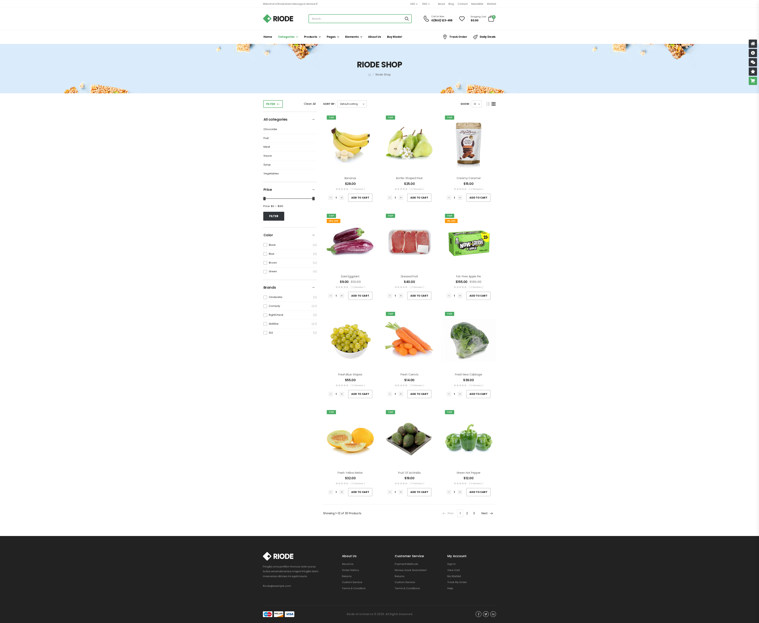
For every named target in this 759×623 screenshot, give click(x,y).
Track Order (458, 37)
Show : (465, 104)
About (441, 4)
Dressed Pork (409, 276)
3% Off (451, 220)
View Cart (453, 570)
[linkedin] (493, 614)
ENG (424, 4)
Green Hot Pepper (469, 473)
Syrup (267, 164)
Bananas (350, 178)
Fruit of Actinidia (409, 473)
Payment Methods (406, 564)
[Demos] (753, 44)
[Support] (753, 62)
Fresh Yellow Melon (350, 473)
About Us (374, 37)
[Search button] (407, 18)
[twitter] (486, 614)
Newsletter (477, 4)
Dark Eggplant (350, 276)
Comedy (274, 306)
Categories (286, 37)
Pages (331, 37)
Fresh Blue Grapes (350, 374)
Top (331, 117)
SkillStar (274, 324)
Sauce (267, 156)
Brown (273, 263)
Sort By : (329, 104)
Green (273, 271)
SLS (271, 333)
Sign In (451, 564)
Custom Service (352, 582)
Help (450, 588)
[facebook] (478, 614)
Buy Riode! (394, 37)
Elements (352, 37)
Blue (271, 254)
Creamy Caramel (468, 178)
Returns (347, 576)
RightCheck (276, 315)
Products (310, 37)
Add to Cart (360, 197)
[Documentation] (753, 53)
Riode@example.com (277, 586)
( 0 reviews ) (358, 189)
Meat (266, 147)
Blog (451, 4)
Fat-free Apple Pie (468, 276)
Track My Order (457, 582)
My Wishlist (454, 576)
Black (272, 245)
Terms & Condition (354, 588)
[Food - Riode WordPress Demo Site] (278, 18)
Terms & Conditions (407, 588)
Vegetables (271, 173)
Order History (350, 570)
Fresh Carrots (409, 374)
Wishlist (491, 4)
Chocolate (270, 129)
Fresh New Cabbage (468, 374)
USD (412, 4)
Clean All (310, 104)
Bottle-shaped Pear (409, 178)
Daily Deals (488, 37)
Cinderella (275, 297)
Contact (463, 4)
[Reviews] (753, 71)
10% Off (333, 220)
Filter (270, 104)
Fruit (266, 138)
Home (267, 37)
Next (484, 513)
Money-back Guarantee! (411, 570)
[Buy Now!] (753, 81)
